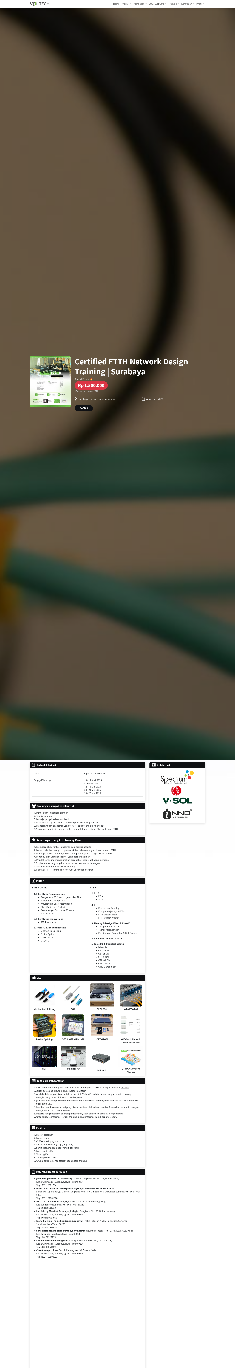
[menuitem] (116, 4)
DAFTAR (84, 408)
